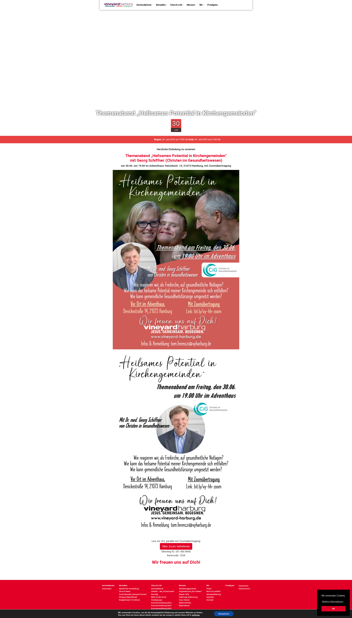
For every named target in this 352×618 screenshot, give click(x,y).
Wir (201, 5)
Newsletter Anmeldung (129, 588)
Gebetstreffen (185, 603)
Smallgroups (156, 600)
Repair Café (184, 594)
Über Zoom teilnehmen (176, 546)
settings (196, 615)
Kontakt (210, 600)
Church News (124, 591)
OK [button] (333, 609)
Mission (191, 5)
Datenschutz (244, 588)
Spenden (210, 597)
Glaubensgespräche (187, 588)
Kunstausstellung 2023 (161, 605)
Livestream (106, 588)
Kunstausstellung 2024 (161, 603)
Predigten (212, 5)
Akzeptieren (223, 614)
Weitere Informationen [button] (332, 601)
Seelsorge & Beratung (188, 597)
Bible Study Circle (158, 597)
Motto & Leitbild (213, 591)
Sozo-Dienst (184, 600)
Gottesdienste (143, 5)
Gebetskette (184, 605)
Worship (154, 594)
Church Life (176, 5)
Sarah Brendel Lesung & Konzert (133, 594)
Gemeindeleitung (213, 594)
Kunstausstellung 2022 (161, 608)
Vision (209, 588)
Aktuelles (161, 5)
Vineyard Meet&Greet (128, 597)
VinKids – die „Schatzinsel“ (162, 591)
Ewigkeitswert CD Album (129, 600)
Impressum (243, 586)
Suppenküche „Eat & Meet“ (190, 591)
